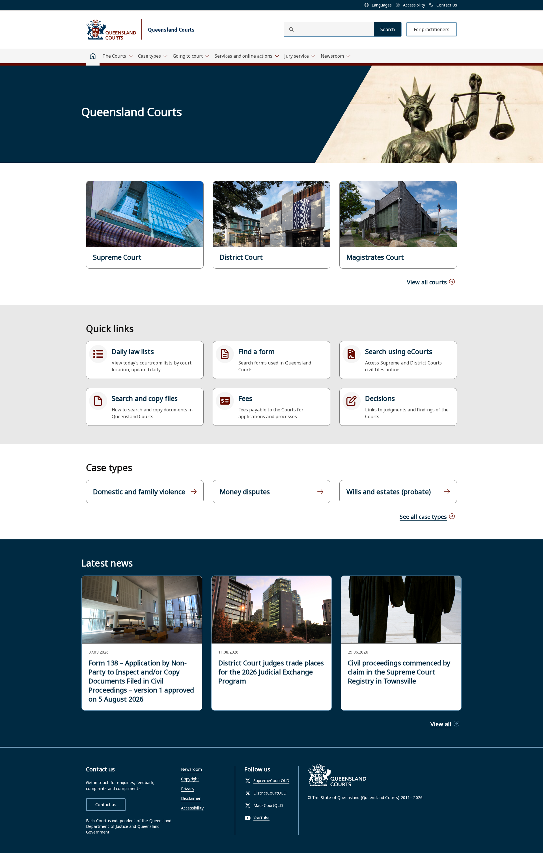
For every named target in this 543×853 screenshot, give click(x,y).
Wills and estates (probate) (388, 491)
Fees (245, 398)
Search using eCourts (398, 351)
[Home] (93, 57)
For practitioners (431, 29)
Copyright (190, 779)
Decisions (380, 398)
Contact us (105, 804)
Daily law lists (133, 351)
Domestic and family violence (139, 491)
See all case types (423, 516)
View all (440, 724)
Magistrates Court (375, 257)
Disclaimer (191, 798)
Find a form (256, 351)
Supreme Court (117, 257)
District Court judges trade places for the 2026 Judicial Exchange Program (271, 671)
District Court (241, 257)
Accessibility (192, 808)
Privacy (187, 788)
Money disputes (245, 491)
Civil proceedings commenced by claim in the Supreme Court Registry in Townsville (399, 671)
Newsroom (191, 769)
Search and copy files (145, 398)
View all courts (427, 282)
